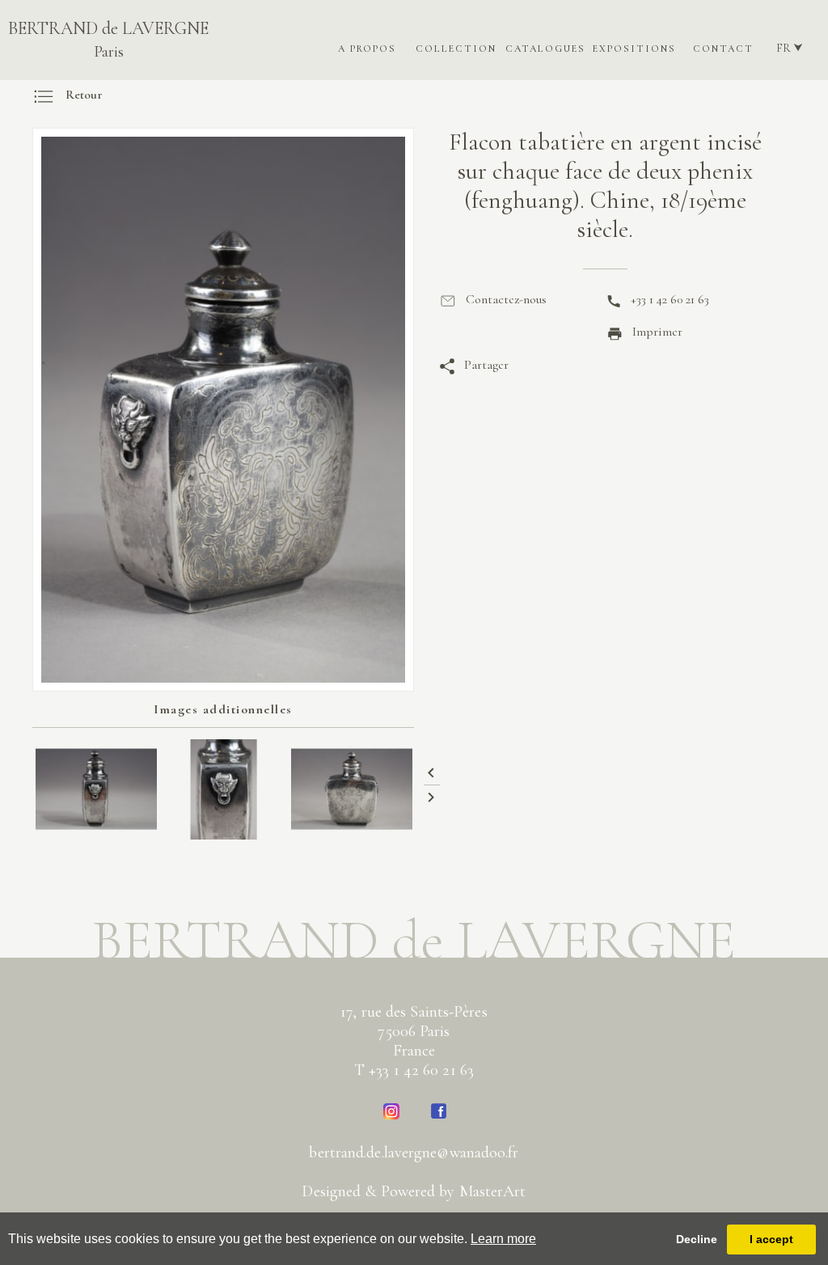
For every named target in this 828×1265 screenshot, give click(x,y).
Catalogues (545, 48)
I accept (771, 1239)
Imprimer (657, 332)
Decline (696, 1239)
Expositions (634, 48)
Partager (486, 365)
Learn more (503, 1239)
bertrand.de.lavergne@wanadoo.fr (413, 1152)
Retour (84, 95)
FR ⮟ (789, 48)
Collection (456, 48)
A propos (367, 48)
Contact (723, 48)
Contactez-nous (506, 299)
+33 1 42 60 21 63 (670, 299)
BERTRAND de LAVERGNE (108, 39)
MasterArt (492, 1191)
